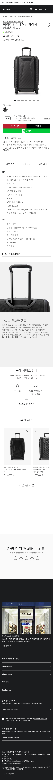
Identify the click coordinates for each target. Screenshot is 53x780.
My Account (7, 666)
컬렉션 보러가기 (26, 342)
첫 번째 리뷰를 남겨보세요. (13, 40)
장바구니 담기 (15, 126)
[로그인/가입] (40, 9)
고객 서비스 (6, 682)
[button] (15, 100)
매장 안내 (5, 646)
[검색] (31, 9)
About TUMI (7, 674)
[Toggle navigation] (50, 9)
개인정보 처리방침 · (10, 769)
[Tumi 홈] (6, 9)
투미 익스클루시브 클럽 (10, 659)
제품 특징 (10, 164)
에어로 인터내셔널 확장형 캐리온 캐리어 (15, 471)
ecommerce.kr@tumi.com (11, 763)
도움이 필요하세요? (12, 254)
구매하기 (38, 126)
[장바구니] (45, 9)
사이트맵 (20, 769)
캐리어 (5, 16)
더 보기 (6, 150)
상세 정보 (26, 164)
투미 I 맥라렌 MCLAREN (11, 467)
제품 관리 (43, 164)
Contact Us (6, 690)
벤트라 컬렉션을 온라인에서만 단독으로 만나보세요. (18, 2)
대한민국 (12, 774)
